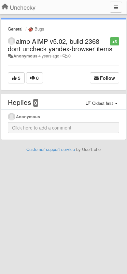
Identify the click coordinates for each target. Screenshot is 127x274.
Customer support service (50, 149)
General (15, 29)
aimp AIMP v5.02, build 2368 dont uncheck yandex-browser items (60, 44)
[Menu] (116, 7)
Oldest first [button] (102, 103)
